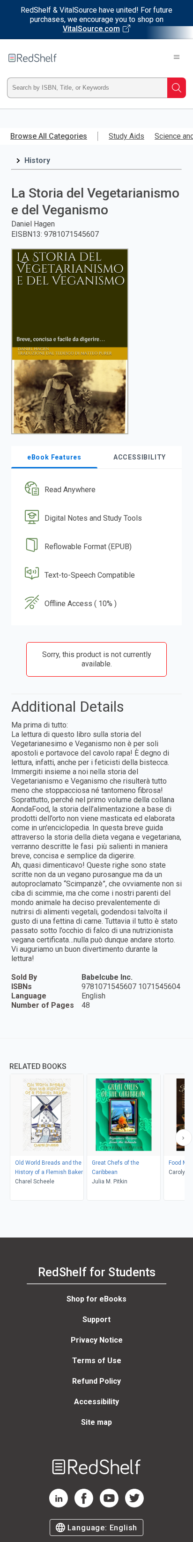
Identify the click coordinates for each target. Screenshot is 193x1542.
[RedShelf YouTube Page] (109, 1504)
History (37, 160)
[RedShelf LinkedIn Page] (58, 1504)
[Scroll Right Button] (183, 1137)
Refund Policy (96, 1381)
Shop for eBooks (96, 1298)
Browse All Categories (48, 136)
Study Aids (126, 136)
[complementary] (96, 1120)
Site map (96, 1422)
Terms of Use (96, 1360)
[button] (95, 490)
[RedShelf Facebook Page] (83, 1504)
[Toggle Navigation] (176, 58)
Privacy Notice (97, 1340)
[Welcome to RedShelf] (32, 58)
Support (96, 1319)
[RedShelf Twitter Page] (134, 1504)
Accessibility (96, 1401)
